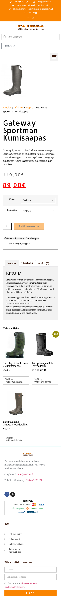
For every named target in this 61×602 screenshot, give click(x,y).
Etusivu (7, 107)
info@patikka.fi (25, 474)
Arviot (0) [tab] (43, 263)
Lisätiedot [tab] (27, 263)
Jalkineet (18, 107)
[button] (54, 57)
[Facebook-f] (28, 18)
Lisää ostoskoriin (29, 226)
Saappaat (30, 107)
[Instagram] (33, 18)
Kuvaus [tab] (12, 263)
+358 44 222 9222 (33, 480)
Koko (12, 199)
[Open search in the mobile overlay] (30, 37)
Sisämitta (12, 210)
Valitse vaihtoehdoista (14, 380)
